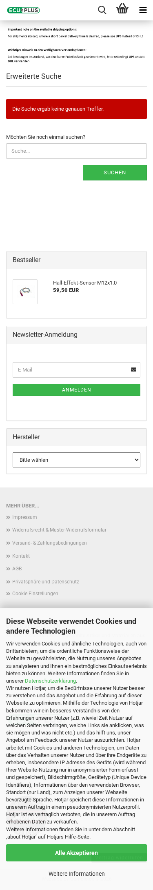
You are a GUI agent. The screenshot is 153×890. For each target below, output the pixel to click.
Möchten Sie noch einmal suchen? (45, 137)
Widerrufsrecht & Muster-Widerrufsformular (59, 530)
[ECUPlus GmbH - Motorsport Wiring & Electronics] (20, 10)
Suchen (115, 172)
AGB (17, 569)
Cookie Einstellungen (35, 593)
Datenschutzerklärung (50, 681)
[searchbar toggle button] (102, 10)
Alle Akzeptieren (76, 853)
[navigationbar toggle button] (143, 10)
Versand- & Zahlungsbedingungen (49, 543)
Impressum (24, 517)
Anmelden (76, 390)
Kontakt (21, 556)
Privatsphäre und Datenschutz (45, 582)
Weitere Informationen (77, 873)
